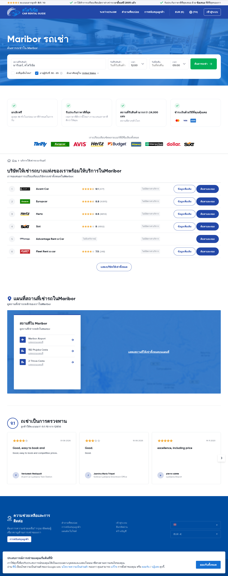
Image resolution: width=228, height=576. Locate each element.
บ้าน (14, 160)
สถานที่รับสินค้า (20, 62)
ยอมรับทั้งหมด (208, 565)
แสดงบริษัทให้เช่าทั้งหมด (114, 267)
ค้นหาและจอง (207, 189)
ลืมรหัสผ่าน (122, 527)
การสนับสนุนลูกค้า (154, 12)
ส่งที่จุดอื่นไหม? (23, 73)
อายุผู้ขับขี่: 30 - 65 (49, 73)
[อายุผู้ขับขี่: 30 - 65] (36, 73)
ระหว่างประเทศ (108, 12)
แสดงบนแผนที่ (35, 342)
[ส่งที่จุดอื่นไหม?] (13, 73)
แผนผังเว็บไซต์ (69, 531)
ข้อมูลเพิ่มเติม (184, 189)
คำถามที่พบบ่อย (130, 12)
